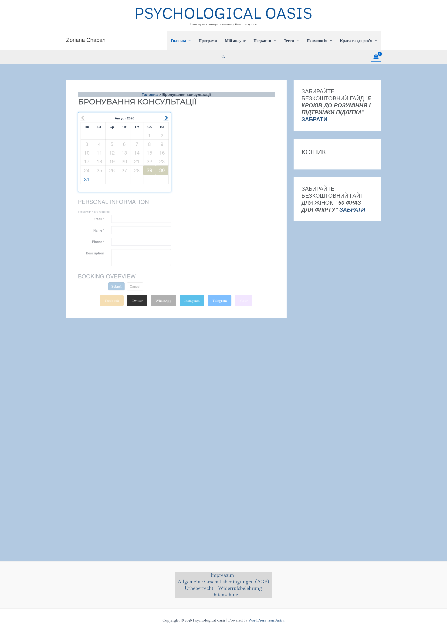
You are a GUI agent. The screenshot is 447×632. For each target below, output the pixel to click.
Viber (244, 300)
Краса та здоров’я (356, 40)
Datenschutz (224, 594)
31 (87, 179)
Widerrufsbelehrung (240, 588)
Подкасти (262, 40)
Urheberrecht (199, 588)
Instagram (192, 300)
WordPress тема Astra (266, 620)
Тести (289, 40)
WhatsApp (164, 300)
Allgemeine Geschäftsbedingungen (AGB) (223, 581)
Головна (178, 40)
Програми (208, 40)
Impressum (222, 575)
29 (149, 169)
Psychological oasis (223, 13)
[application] (188, 40)
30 (162, 169)
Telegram (219, 300)
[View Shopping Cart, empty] (376, 57)
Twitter (137, 300)
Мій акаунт (235, 40)
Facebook (112, 300)
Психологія (317, 40)
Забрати (352, 209)
